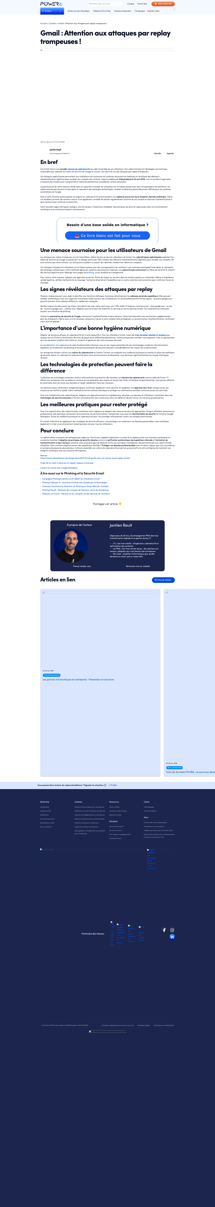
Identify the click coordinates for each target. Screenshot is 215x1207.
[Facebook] (93, 511)
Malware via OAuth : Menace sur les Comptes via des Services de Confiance (76, 494)
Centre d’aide (114, 807)
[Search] (120, 3)
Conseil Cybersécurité (51, 675)
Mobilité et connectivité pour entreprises (90, 811)
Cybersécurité (45, 811)
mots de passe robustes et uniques (150, 335)
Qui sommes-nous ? (47, 819)
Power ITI (164, 378)
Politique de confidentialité (164, 1025)
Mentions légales (143, 1025)
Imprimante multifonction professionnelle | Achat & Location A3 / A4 (159, 836)
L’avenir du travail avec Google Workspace (59, 468)
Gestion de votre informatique (155, 823)
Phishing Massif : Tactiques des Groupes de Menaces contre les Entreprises (75, 490)
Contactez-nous (115, 838)
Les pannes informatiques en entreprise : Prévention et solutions (78, 679)
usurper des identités (103, 172)
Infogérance (44, 807)
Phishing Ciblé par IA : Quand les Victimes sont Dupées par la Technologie (74, 483)
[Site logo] (51, 4)
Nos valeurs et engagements (120, 834)
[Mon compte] (165, 11)
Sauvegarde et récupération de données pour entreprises (90, 832)
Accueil (43, 24)
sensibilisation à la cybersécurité (57, 345)
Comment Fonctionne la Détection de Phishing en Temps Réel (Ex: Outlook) (75, 487)
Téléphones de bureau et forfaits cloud (158, 830)
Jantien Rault (55, 150)
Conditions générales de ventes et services (118, 1025)
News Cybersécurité (174, 768)
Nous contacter (46, 827)
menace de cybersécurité (78, 169)
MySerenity (44, 815)
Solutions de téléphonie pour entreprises (90, 815)
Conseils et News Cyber (118, 811)
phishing (90, 273)
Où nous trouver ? (116, 830)
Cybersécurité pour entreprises (86, 827)
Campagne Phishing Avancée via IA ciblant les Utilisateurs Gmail (70, 479)
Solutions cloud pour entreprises (86, 823)
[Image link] (113, 785)
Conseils (52, 24)
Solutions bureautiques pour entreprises (89, 807)
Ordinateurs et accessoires (154, 826)
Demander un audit (47, 823)
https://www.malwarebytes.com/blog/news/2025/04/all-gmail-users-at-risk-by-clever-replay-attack (85, 458)
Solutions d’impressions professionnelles (89, 819)
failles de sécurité (73, 172)
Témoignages (149, 807)
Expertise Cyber (115, 815)
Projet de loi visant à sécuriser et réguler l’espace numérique (66, 463)
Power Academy (150, 811)
